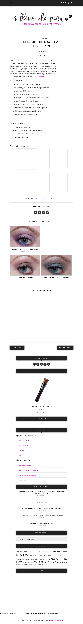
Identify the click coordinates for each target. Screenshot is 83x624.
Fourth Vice (41, 523)
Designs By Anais (59, 620)
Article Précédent (65, 347)
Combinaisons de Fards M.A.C (28, 475)
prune (46, 198)
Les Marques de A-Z (42, 533)
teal (50, 198)
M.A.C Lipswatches (49, 555)
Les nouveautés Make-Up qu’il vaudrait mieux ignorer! (41, 516)
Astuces (21, 455)
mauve (41, 555)
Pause (37, 413)
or (34, 555)
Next (44, 413)
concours (30, 562)
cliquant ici (40, 76)
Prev (40, 413)
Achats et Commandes (39, 564)
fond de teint (43, 559)
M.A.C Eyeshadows (23, 559)
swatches (55, 551)
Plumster (41, 501)
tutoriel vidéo (35, 552)
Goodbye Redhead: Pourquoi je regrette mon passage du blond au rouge (41, 492)
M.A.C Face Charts (61, 555)
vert (25, 552)
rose (65, 552)
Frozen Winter (56, 278)
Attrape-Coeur (25, 249)
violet (55, 198)
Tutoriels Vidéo (23, 445)
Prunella (25, 278)
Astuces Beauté (26, 564)
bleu (18, 565)
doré (24, 562)
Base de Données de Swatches (28, 470)
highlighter (34, 559)
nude (37, 555)
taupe (45, 552)
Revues (21, 450)
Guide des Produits (25, 465)
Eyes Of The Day (41, 38)
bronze (64, 562)
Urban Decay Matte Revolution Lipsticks (41, 508)
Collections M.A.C (45, 562)
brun (59, 562)
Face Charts (22, 480)
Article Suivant (17, 347)
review (22, 555)
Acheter (41, 409)
